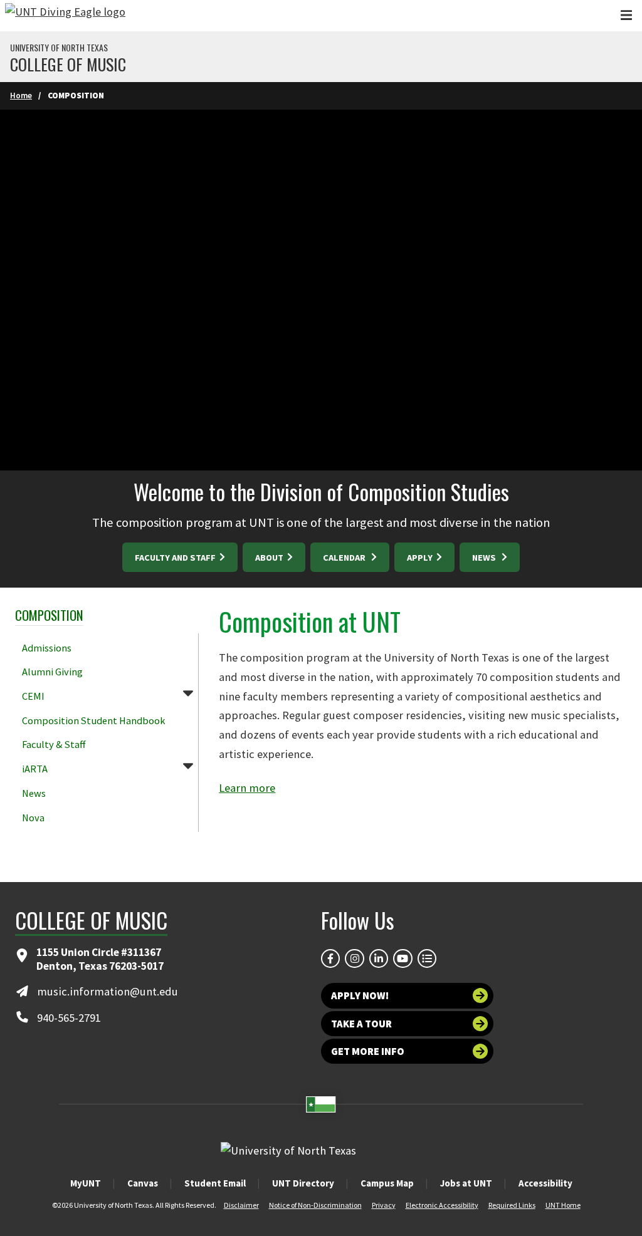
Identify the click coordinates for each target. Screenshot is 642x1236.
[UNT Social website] (427, 958)
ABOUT (270, 557)
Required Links (511, 1205)
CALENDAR (346, 557)
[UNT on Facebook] (330, 958)
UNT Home (563, 1205)
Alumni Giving (52, 671)
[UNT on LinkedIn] (378, 958)
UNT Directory (303, 1183)
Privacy (384, 1205)
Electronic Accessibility (442, 1205)
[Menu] (626, 15)
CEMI (33, 696)
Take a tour (361, 1023)
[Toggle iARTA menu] (188, 765)
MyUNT (85, 1183)
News (34, 793)
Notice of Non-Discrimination (315, 1205)
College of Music (68, 64)
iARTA (35, 768)
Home (21, 95)
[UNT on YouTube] (402, 958)
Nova (33, 817)
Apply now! (360, 995)
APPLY (420, 557)
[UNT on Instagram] (354, 958)
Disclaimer (241, 1205)
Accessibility (545, 1183)
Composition (49, 615)
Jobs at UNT (466, 1183)
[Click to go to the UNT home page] (65, 15)
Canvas (142, 1183)
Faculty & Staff (53, 744)
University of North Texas (59, 47)
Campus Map (387, 1183)
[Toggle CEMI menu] (188, 693)
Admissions (46, 647)
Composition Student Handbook (94, 720)
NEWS (486, 557)
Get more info (367, 1051)
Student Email (215, 1183)
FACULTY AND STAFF (176, 557)
